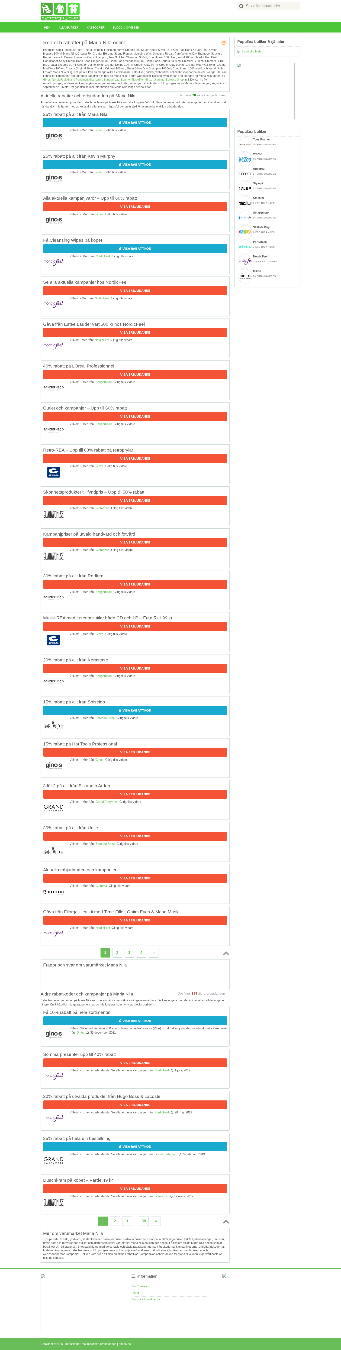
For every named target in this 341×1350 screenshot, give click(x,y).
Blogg (135, 1293)
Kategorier (96, 27)
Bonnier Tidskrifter (132, 79)
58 (144, 1221)
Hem (47, 27)
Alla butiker (68, 27)
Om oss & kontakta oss (146, 1299)
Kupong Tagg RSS (224, 43)
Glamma (159, 79)
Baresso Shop (175, 79)
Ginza (148, 79)
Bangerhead (111, 79)
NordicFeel (59, 79)
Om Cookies (139, 1286)
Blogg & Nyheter (126, 27)
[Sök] (241, 6)
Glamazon (95, 79)
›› (153, 953)
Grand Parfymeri (77, 79)
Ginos (47, 79)
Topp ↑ (225, 953)
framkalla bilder (252, 51)
